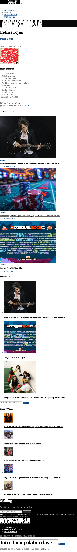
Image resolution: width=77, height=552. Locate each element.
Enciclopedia (10, 15)
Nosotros (9, 527)
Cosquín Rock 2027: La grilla (11, 268)
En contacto (10, 532)
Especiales (9, 17)
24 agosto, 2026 (9, 166)
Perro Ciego (6, 38)
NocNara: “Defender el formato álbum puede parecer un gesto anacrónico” (33, 427)
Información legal (13, 529)
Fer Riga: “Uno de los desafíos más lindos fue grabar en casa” (28, 494)
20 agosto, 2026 (9, 271)
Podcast (8, 12)
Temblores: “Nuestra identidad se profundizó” (22, 444)
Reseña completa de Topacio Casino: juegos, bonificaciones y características (30, 216)
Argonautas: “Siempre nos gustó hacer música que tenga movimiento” (32, 478)
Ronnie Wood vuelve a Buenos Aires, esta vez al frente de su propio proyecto (29, 163)
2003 (27, 105)
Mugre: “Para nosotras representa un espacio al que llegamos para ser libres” (34, 398)
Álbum (18, 103)
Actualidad (10, 10)
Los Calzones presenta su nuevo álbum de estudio (24, 461)
